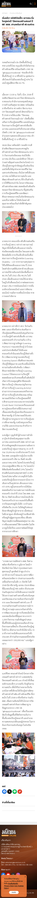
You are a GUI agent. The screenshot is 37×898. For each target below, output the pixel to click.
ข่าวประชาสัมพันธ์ (16, 13)
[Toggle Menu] (34, 4)
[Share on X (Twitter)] (9, 791)
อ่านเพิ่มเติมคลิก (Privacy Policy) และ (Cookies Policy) (14, 885)
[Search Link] (31, 4)
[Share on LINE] (14, 791)
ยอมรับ (14, 892)
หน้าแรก (5, 13)
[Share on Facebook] (4, 791)
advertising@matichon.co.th (15, 862)
